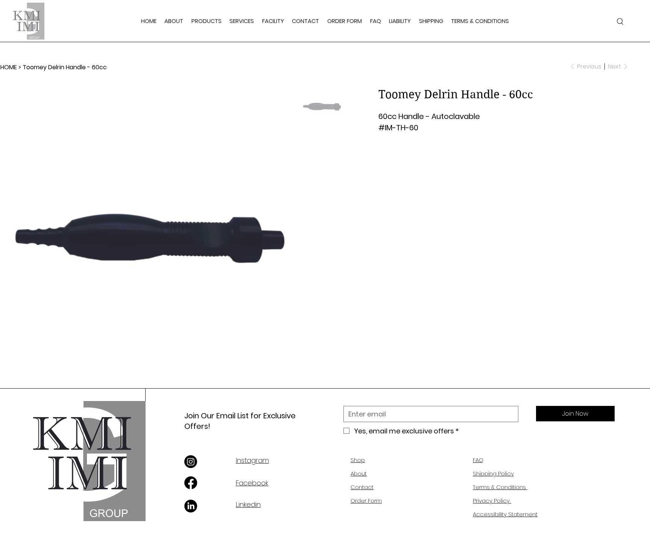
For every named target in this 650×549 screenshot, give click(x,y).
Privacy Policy (492, 501)
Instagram (252, 460)
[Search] (620, 21)
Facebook (252, 483)
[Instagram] (190, 461)
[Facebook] (190, 482)
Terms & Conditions (500, 487)
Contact (362, 487)
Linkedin (248, 504)
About (359, 473)
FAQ (478, 460)
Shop (358, 460)
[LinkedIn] (190, 506)
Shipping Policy (493, 473)
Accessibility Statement (505, 514)
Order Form (366, 501)
